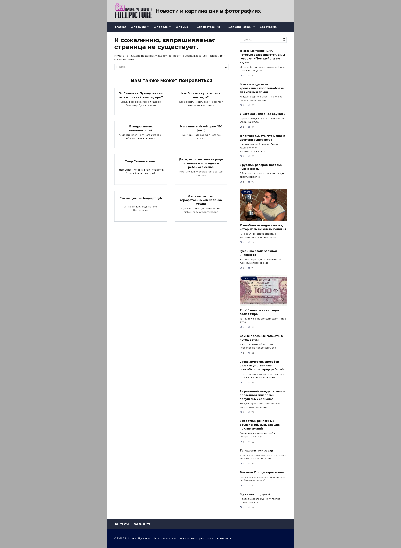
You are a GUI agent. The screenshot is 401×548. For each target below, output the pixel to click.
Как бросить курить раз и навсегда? (200, 95)
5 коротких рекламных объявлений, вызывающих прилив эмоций (260, 424)
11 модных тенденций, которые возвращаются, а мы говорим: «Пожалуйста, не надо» (262, 56)
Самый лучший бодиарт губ (141, 198)
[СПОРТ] (263, 218)
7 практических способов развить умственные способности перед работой (262, 365)
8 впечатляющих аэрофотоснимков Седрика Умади (201, 199)
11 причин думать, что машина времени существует (262, 137)
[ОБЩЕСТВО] (263, 303)
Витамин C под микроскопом (262, 472)
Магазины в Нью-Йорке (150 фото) (201, 128)
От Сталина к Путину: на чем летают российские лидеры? (140, 95)
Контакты (122, 523)
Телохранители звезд (256, 450)
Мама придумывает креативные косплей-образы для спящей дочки (262, 88)
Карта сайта (141, 523)
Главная (120, 26)
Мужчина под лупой (255, 494)
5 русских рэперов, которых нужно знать (261, 166)
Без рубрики (268, 26)
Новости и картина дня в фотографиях (208, 11)
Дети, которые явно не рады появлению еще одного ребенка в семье (201, 163)
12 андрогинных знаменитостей (141, 128)
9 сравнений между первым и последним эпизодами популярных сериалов (262, 395)
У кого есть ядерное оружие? (262, 114)
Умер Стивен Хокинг (140, 161)
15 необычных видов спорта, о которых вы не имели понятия (263, 227)
